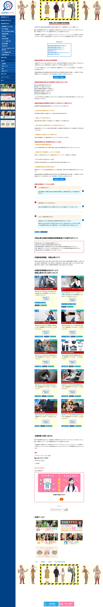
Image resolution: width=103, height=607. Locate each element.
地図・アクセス (5, 66)
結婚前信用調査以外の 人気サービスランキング (60, 52)
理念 (3, 68)
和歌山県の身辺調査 (39, 412)
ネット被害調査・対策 (49, 325)
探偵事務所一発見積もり (57, 74)
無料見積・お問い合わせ (6, 20)
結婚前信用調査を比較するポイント (57, 49)
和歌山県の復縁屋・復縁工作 (68, 412)
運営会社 (3, 60)
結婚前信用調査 (47, 27)
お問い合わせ (3, 73)
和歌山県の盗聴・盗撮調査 (67, 352)
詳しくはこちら (44, 305)
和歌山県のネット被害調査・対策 (42, 322)
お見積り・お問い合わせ (55, 54)
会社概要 (4, 63)
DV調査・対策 (49, 385)
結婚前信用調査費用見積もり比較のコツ (58, 45)
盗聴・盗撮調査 (74, 355)
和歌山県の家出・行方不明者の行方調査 (43, 288)
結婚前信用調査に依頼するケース (57, 47)
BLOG (2, 80)
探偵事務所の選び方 (5, 23)
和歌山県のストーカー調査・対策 (68, 322)
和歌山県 (36, 27)
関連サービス (4, 71)
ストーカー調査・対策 (75, 325)
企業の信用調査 (76, 385)
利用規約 (38, 463)
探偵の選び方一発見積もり (46, 298)
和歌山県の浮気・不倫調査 (40, 352)
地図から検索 (3, 57)
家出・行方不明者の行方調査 (40, 302)
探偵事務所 (43, 562)
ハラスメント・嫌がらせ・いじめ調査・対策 (69, 304)
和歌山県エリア (53, 50)
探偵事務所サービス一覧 (7, 26)
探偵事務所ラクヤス (5, 17)
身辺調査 (46, 414)
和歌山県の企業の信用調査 (67, 382)
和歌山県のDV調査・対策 (40, 382)
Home (36, 562)
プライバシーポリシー (5, 77)
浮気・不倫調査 (49, 355)
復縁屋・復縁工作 (76, 414)
